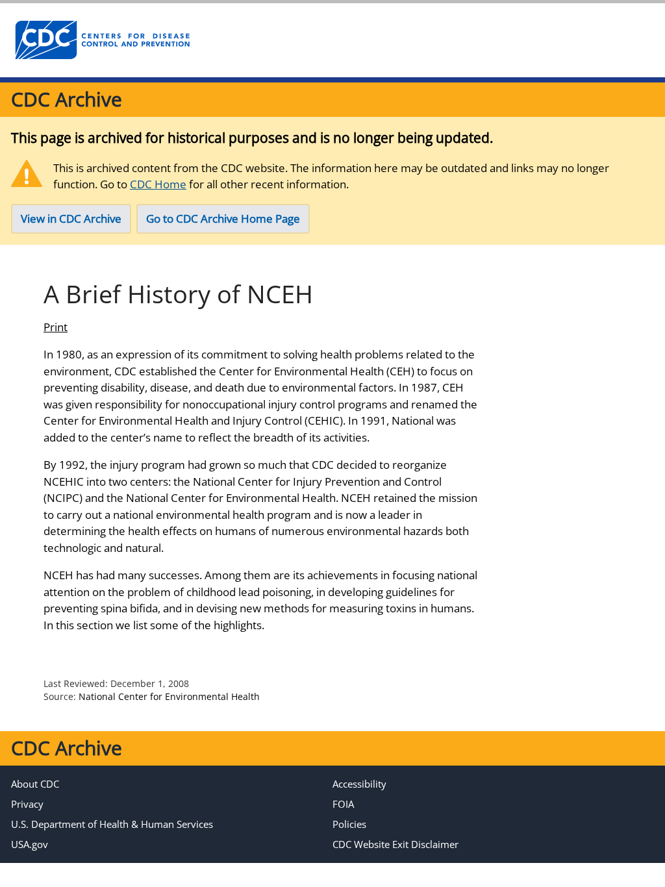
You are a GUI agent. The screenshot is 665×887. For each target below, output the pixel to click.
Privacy (27, 803)
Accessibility (359, 783)
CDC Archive (66, 99)
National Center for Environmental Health (169, 696)
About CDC (35, 783)
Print (56, 326)
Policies (349, 824)
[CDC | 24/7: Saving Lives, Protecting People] (102, 40)
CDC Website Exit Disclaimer (395, 844)
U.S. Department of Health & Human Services (112, 824)
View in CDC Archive (71, 218)
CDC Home (158, 184)
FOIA (343, 803)
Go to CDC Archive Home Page (223, 218)
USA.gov (29, 844)
